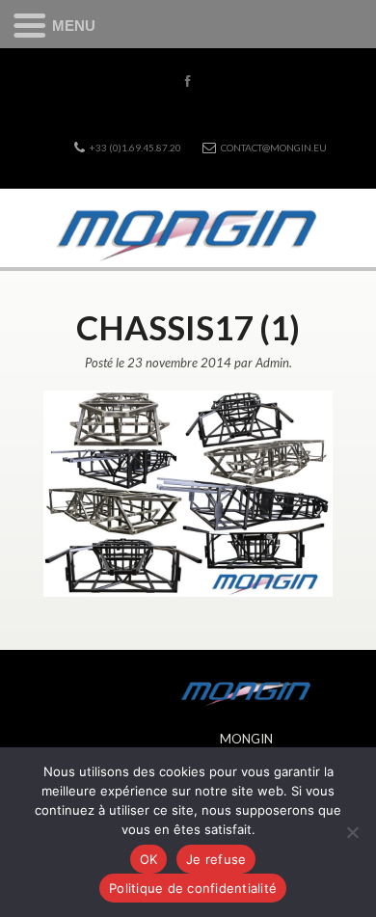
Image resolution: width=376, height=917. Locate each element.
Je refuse (216, 859)
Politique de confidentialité (193, 888)
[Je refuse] (352, 832)
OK (149, 859)
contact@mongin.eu (274, 147)
